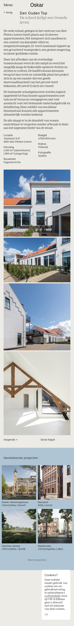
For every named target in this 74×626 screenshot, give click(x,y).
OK (46, 614)
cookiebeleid (52, 595)
